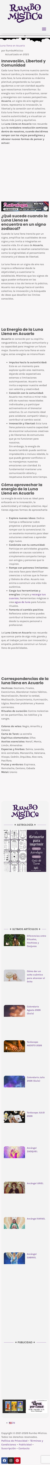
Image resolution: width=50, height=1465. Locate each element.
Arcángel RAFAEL (36, 1218)
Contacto (23, 1448)
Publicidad (25, 1444)
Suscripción (8, 1448)
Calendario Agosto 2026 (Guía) (34, 1010)
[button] (44, 29)
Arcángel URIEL (35, 1183)
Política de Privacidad (14, 1440)
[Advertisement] (25, 174)
